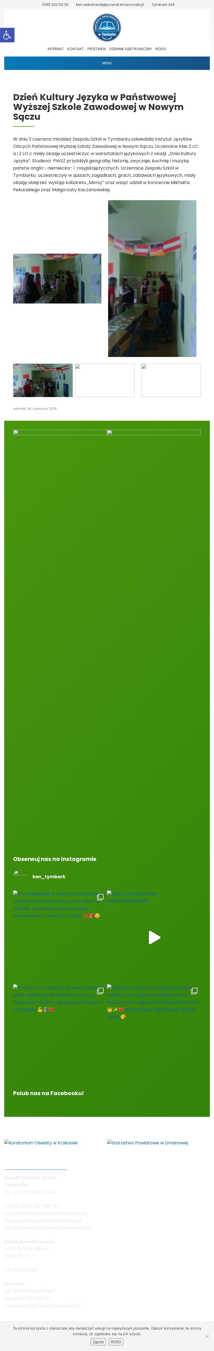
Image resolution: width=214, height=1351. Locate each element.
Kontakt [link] (75, 48)
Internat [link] (56, 48)
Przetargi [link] (96, 48)
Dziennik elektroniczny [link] (130, 48)
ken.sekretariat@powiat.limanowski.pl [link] (110, 4)
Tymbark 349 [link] (163, 4)
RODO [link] (160, 48)
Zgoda (98, 1342)
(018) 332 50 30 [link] (55, 4)
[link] (7, 35)
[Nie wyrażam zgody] (207, 1336)
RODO (116, 1342)
